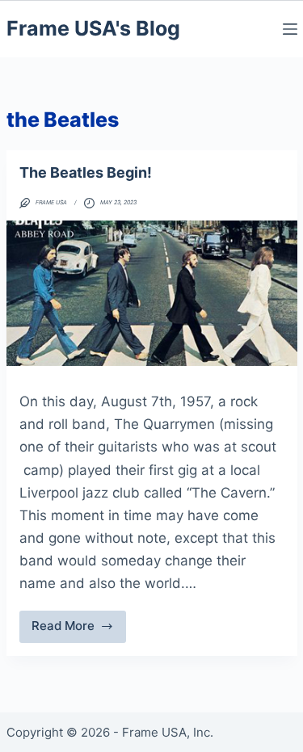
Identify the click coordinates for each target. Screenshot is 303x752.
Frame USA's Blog (93, 28)
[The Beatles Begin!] (151, 293)
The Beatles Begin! (85, 172)
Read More (74, 630)
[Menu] (290, 29)
